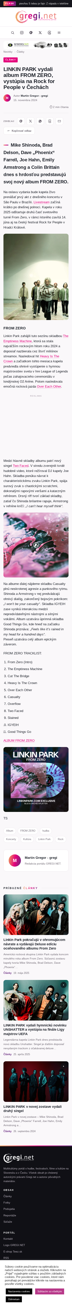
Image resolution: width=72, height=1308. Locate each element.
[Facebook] (31, 32)
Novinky (7, 51)
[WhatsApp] (40, 121)
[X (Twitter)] (40, 32)
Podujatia (9, 1208)
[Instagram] (22, 32)
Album (9, 830)
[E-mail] (59, 121)
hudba (45, 830)
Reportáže (9, 1215)
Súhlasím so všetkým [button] (49, 1291)
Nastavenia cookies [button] (19, 1291)
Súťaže (7, 1221)
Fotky (6, 1202)
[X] (30, 121)
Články (20, 51)
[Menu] (59, 33)
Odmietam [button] (14, 1299)
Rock (61, 839)
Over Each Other (49, 386)
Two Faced (20, 465)
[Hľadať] (12, 32)
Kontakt (8, 1238)
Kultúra (27, 839)
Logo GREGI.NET (14, 1245)
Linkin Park (44, 839)
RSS (6, 1257)
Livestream (42, 202)
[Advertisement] (36, 426)
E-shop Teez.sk (12, 1251)
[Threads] (49, 32)
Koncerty (11, 839)
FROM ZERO (27, 830)
